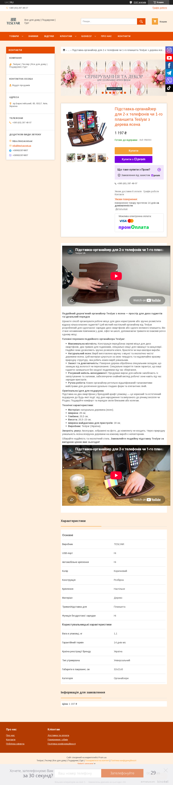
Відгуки (49, 36)
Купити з (127, 159)
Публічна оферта (15, 744)
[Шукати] (141, 21)
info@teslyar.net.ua (22, 145)
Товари (14, 36)
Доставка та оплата (58, 735)
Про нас (106, 36)
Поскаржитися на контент (97, 760)
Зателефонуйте (122, 773)
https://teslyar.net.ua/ (22, 140)
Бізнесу (86, 36)
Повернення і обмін (58, 739)
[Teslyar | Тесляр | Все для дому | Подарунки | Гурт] (13, 27)
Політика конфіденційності (62, 744)
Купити (133, 150)
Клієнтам (66, 36)
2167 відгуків (140, 2)
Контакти (124, 36)
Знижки (33, 36)
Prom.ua (102, 757)
